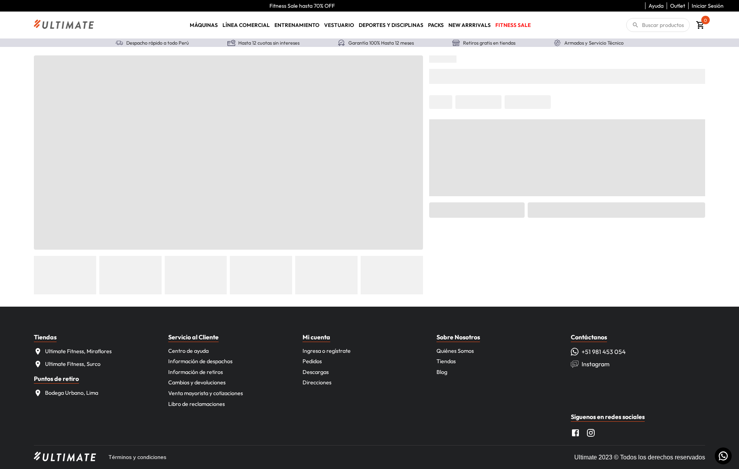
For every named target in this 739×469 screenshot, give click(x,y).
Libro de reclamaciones (196, 404)
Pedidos (312, 361)
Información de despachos (200, 361)
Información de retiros (195, 372)
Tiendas (446, 361)
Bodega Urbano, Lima (71, 392)
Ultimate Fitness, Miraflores (78, 351)
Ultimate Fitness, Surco (72, 364)
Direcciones (317, 382)
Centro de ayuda (188, 350)
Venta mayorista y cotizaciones (205, 393)
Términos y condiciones (137, 457)
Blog (441, 372)
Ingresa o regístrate (327, 350)
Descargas (316, 372)
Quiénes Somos (455, 350)
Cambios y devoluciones (197, 382)
